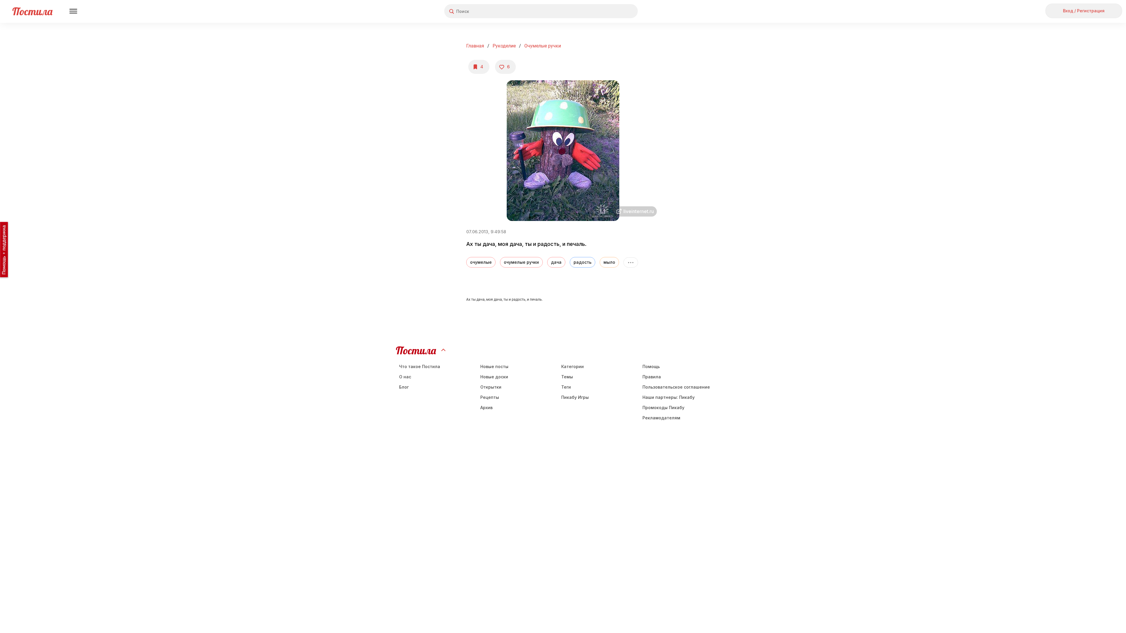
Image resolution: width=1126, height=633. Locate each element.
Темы (567, 376)
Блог (404, 386)
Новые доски (494, 376)
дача (556, 262)
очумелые (481, 262)
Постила (32, 11)
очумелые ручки (521, 262)
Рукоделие (504, 46)
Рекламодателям (661, 417)
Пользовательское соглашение (676, 386)
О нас (405, 376)
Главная (475, 46)
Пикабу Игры (575, 397)
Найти (611, 11)
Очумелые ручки (542, 46)
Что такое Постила (419, 366)
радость (582, 262)
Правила (651, 376)
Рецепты (489, 397)
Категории (572, 366)
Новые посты (494, 366)
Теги (566, 386)
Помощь (651, 366)
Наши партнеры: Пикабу (668, 397)
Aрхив (486, 407)
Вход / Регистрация (1084, 10)
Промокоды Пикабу (663, 407)
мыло (609, 262)
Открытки (490, 386)
